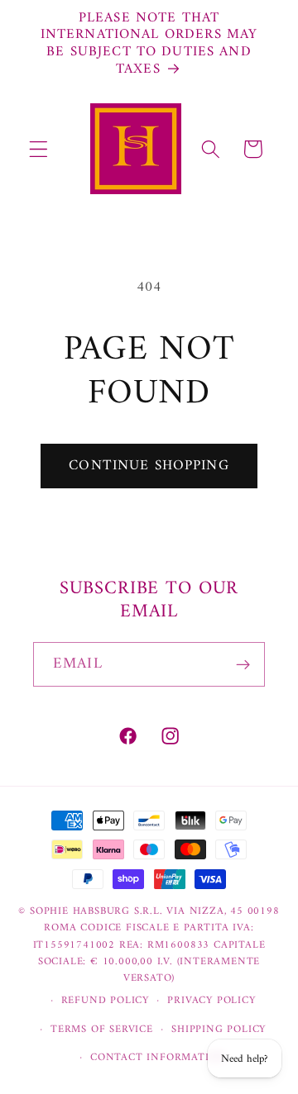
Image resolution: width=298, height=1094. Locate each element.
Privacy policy (211, 1001)
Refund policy (105, 1001)
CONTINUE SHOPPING (149, 466)
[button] (38, 149)
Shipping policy (218, 1029)
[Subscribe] (243, 664)
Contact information (158, 1058)
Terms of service (101, 1029)
